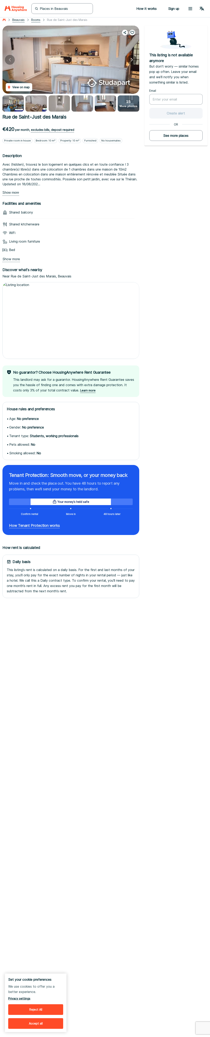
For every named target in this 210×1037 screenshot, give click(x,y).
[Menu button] (190, 9)
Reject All (35, 1009)
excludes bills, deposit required (52, 129)
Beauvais (18, 19)
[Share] (125, 32)
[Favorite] (132, 32)
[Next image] (132, 60)
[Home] (15, 8)
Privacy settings (19, 998)
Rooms (35, 19)
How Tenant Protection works (34, 525)
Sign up (173, 9)
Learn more (88, 390)
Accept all (36, 1023)
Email (152, 90)
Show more (10, 192)
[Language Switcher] (202, 9)
